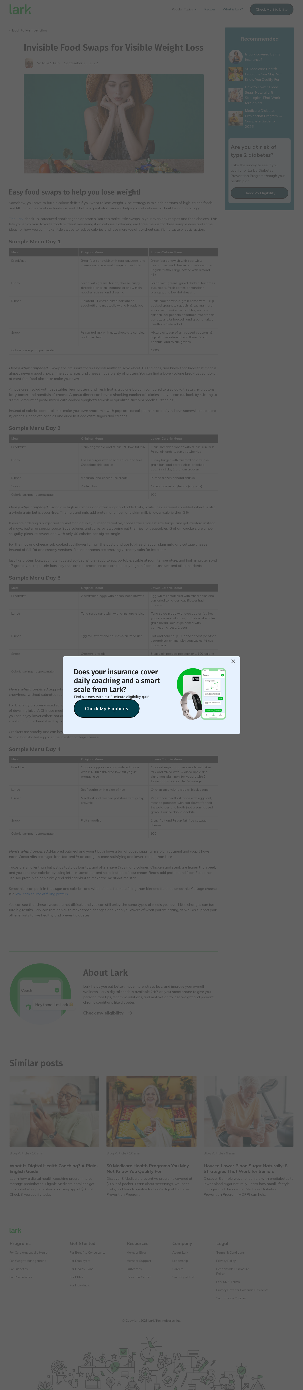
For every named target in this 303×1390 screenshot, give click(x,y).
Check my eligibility (106, 708)
